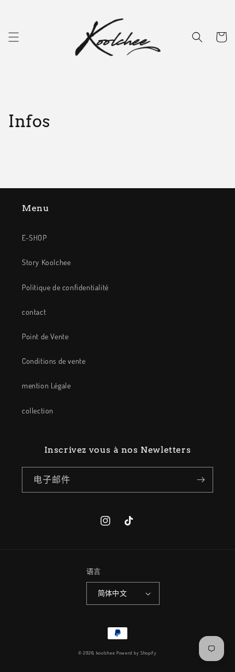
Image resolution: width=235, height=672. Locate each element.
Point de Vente (45, 336)
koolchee (105, 653)
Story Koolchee (46, 262)
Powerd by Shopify (136, 653)
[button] (14, 37)
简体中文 (112, 593)
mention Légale (46, 385)
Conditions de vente (53, 360)
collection (38, 410)
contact (34, 311)
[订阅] (201, 480)
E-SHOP (34, 237)
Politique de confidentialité (65, 287)
